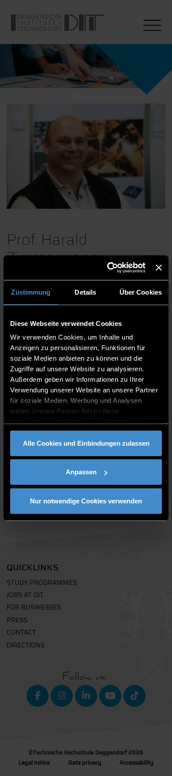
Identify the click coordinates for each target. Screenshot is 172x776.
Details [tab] (85, 292)
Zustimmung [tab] (30, 292)
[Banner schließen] (159, 268)
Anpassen (81, 472)
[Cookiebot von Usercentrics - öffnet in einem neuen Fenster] (109, 267)
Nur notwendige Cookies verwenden (86, 500)
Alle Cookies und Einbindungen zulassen (86, 443)
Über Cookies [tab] (141, 292)
